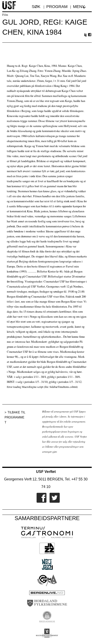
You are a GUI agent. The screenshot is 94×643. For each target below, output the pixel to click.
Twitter (85, 34)
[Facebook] (40, 501)
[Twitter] (53, 501)
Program (57, 6)
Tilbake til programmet (15, 417)
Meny (79, 6)
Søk (37, 6)
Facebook (90, 34)
